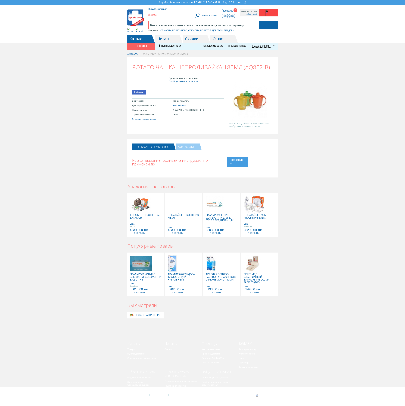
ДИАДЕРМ (229, 30)
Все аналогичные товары (144, 119)
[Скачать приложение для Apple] (130, 30)
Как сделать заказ (212, 45)
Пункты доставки (171, 45)
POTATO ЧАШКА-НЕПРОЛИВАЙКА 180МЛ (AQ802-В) (149, 315)
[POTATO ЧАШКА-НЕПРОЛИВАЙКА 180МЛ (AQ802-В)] (131, 315)
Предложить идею (136, 389)
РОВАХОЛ (205, 30)
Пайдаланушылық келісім (215, 377)
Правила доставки (211, 353)
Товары (131, 349)
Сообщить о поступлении (183, 81)
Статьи (168, 349)
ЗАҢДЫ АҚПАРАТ (217, 371)
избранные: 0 (251, 14)
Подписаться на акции (139, 377)
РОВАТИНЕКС (179, 30)
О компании (158, 395)
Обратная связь (141, 371)
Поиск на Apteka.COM (213, 358)
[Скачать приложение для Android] (140, 30)
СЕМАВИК (165, 30)
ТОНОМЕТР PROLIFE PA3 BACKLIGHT (145, 216)
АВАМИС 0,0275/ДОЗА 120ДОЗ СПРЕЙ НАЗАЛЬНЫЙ (181, 277)
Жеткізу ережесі (247, 353)
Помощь (209, 343)
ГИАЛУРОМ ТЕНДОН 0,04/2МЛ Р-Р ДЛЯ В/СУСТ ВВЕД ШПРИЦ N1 (220, 218)
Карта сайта (178, 395)
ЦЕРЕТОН (217, 30)
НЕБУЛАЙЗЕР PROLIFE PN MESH (183, 216)
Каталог (137, 38)
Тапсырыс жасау (236, 45)
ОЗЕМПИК (193, 30)
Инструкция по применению (151, 146)
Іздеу (241, 358)
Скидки (191, 38)
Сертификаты (186, 146)
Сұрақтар (244, 362)
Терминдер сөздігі (248, 367)
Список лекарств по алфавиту (143, 358)
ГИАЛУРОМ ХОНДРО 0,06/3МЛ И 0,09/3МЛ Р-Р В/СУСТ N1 (145, 277)
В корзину (139, 233)
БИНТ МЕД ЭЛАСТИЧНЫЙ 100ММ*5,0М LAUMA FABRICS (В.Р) (256, 278)
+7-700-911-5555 (204, 2)
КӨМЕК (245, 343)
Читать (163, 38)
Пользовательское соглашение (181, 381)
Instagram (139, 92)
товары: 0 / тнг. (249, 12)
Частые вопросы (210, 362)
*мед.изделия (179, 105)
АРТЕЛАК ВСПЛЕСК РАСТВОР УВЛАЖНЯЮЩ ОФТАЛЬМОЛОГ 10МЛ (221, 277)
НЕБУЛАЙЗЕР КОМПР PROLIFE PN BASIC (257, 216)
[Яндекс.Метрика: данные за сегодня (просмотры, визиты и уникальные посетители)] (265, 395)
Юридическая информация (177, 373)
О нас (218, 38)
